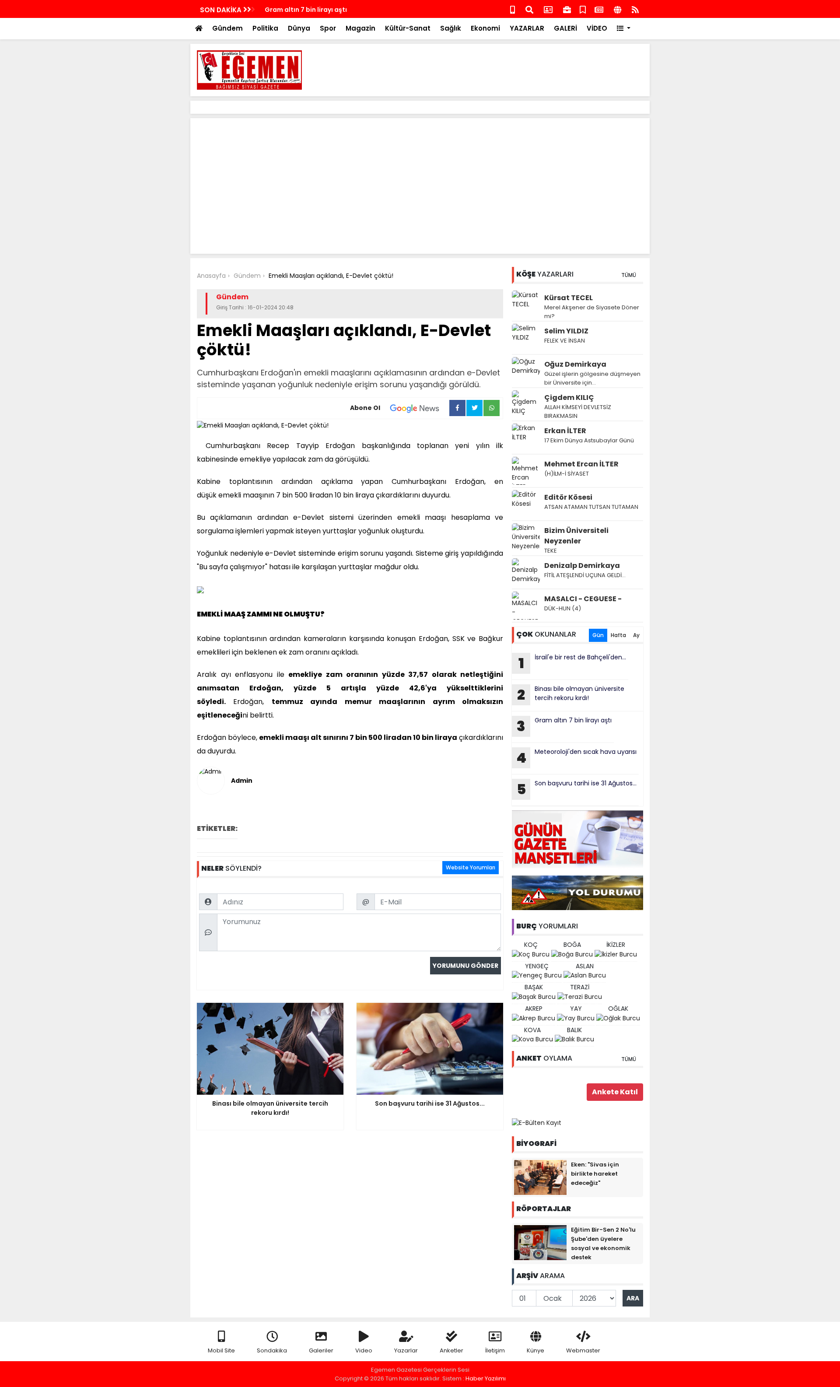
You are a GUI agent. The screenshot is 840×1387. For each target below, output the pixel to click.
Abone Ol (365, 407)
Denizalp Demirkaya (582, 565)
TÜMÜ (628, 275)
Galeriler (321, 1350)
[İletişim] (548, 9)
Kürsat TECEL (568, 298)
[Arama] (529, 9)
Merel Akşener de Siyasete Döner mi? (591, 311)
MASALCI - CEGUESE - (583, 599)
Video (363, 1350)
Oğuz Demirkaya (575, 364)
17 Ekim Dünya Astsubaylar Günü (589, 440)
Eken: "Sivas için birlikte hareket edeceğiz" (595, 1173)
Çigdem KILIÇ (569, 397)
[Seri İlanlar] (582, 9)
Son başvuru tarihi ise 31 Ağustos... (577, 789)
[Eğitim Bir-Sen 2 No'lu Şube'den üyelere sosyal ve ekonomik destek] (540, 1242)
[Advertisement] (484, 70)
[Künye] (617, 9)
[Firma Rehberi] (567, 9)
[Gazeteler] (599, 9)
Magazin (360, 28)
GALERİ (565, 28)
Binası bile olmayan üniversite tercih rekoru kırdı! (570, 694)
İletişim (495, 1350)
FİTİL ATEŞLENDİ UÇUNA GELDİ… (585, 575)
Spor (328, 28)
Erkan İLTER (565, 431)
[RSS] (635, 9)
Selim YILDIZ (566, 331)
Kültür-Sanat (407, 28)
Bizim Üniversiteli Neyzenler (576, 535)
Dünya (299, 28)
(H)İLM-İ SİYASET (566, 473)
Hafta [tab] (618, 635)
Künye (535, 1350)
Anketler (451, 1350)
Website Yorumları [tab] (470, 867)
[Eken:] (540, 1177)
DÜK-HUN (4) (562, 608)
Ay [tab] (636, 635)
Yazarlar (406, 1350)
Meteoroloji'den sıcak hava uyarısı (576, 757)
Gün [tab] (598, 635)
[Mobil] (512, 9)
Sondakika (272, 1350)
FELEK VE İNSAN (564, 340)
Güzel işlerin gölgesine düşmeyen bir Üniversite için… (592, 378)
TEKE (550, 550)
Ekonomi (485, 28)
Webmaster (583, 1350)
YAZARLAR (527, 28)
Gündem (227, 28)
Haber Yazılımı (486, 1378)
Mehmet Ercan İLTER (581, 464)
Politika (265, 28)
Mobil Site (221, 1350)
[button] (623, 28)
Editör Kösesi (568, 497)
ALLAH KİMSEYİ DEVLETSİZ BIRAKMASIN (577, 411)
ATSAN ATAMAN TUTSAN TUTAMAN (591, 507)
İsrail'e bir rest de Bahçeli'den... (572, 663)
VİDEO (597, 28)
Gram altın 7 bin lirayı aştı (306, 9)
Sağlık (450, 28)
